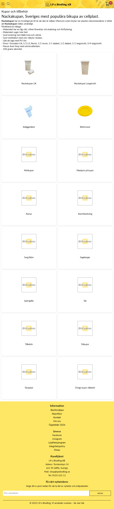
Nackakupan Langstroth (85, 84)
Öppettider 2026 (57, 425)
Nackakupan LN (29, 84)
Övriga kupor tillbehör (85, 388)
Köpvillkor (57, 414)
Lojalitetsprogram (57, 443)
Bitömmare (85, 127)
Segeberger (85, 257)
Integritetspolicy (57, 446)
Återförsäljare (57, 410)
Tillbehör (29, 344)
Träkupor (85, 344)
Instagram (57, 439)
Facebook (57, 435)
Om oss (57, 421)
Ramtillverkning (85, 214)
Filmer (57, 450)
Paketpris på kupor (85, 171)
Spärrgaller (29, 301)
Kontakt (57, 417)
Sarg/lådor (29, 257)
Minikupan (29, 171)
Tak (85, 301)
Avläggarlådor (29, 127)
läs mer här (79, 503)
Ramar (29, 214)
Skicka (100, 493)
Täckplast (29, 388)
